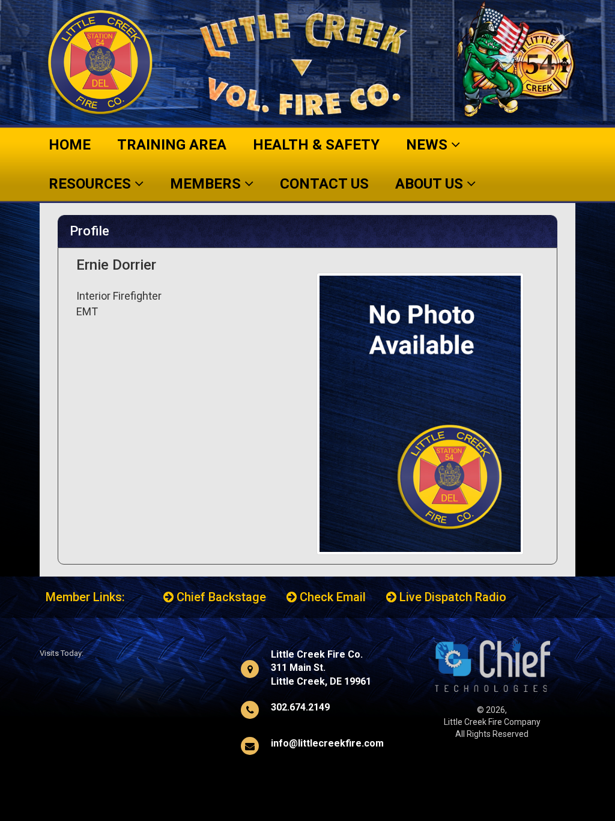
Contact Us (324, 183)
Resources (92, 183)
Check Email (331, 597)
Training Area (171, 144)
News (428, 144)
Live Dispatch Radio (451, 597)
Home (70, 144)
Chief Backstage (220, 597)
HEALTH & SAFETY (316, 144)
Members (207, 183)
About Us (431, 183)
